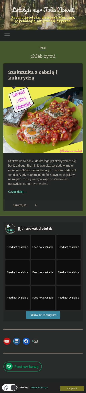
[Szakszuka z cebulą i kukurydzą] (43, 120)
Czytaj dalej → (17, 192)
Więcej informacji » (38, 387)
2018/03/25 (19, 205)
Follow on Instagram (43, 315)
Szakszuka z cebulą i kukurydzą (32, 75)
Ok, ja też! (72, 388)
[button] (9, 387)
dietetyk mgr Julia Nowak (43, 10)
